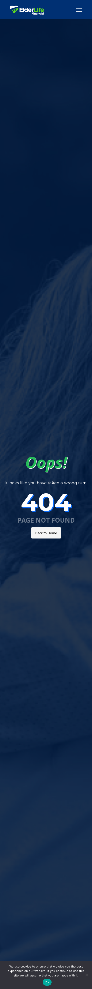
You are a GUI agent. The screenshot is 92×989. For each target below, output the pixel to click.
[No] (86, 975)
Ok (47, 982)
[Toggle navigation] (79, 10)
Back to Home (46, 533)
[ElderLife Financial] (27, 10)
